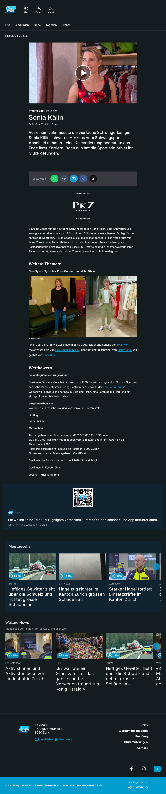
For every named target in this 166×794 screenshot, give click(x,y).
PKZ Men (122, 344)
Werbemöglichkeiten (133, 730)
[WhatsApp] (54, 178)
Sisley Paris (125, 349)
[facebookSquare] (131, 769)
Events (65, 25)
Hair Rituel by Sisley (67, 349)
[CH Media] (138, 787)
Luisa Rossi (50, 355)
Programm (51, 25)
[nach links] (9, 566)
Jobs (144, 725)
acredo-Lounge (112, 387)
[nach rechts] (156, 566)
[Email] (74, 178)
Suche (37, 25)
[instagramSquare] (143, 769)
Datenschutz (52, 785)
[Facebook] (83, 178)
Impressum (68, 785)
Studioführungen (136, 742)
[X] (93, 178)
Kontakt (142, 747)
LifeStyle (9, 36)
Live (8, 25)
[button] (64, 178)
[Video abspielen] (83, 73)
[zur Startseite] (11, 10)
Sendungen (21, 25)
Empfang (141, 736)
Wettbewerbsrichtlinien (90, 785)
